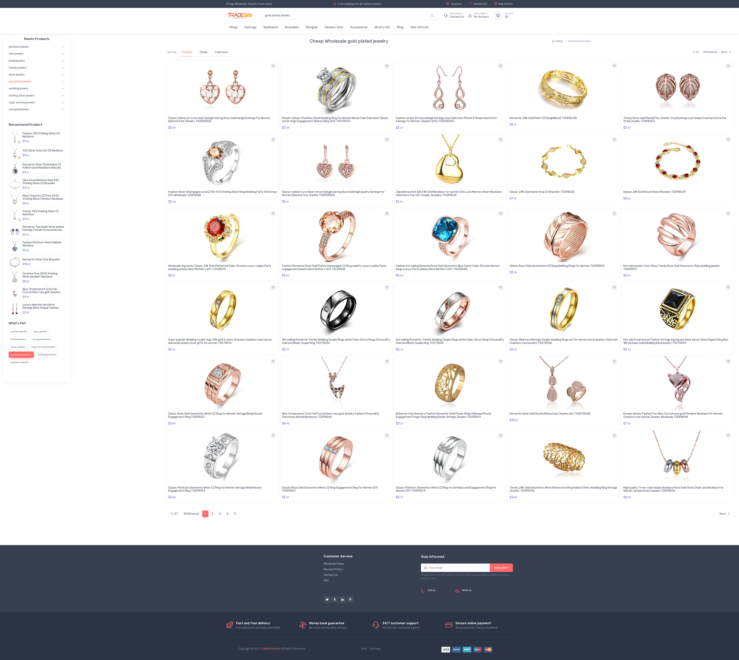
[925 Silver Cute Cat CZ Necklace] (15, 153)
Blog (400, 27)
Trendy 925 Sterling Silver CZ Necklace (41, 213)
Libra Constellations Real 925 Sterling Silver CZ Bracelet (41, 182)
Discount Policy (333, 569)
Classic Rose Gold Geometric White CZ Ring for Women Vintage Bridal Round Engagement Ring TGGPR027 (215, 415)
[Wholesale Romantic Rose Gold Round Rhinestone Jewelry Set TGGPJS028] (564, 383)
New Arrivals (419, 27)
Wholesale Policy (334, 563)
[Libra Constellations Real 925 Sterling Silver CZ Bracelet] (15, 184)
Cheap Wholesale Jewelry (241, 4)
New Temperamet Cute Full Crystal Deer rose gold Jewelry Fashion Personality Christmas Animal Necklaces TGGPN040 (330, 415)
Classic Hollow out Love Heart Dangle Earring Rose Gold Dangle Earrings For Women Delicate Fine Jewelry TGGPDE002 (219, 119)
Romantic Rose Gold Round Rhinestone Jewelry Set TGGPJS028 (550, 413)
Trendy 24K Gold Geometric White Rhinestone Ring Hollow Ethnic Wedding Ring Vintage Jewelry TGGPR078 (563, 489)
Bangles (312, 27)
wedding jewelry (18, 88)
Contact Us (331, 575)
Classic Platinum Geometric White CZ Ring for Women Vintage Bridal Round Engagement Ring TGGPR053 (214, 489)
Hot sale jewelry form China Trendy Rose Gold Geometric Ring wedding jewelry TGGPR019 (671, 267)
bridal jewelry (17, 60)
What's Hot (382, 27)
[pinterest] (350, 599)
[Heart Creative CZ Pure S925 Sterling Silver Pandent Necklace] (15, 200)
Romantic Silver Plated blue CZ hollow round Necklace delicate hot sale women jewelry (42, 168)
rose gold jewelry (19, 109)
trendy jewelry (18, 67)
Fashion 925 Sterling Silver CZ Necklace (41, 135)
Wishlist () (480, 4)
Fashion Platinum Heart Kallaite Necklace (42, 244)
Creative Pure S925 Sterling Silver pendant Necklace (40, 275)
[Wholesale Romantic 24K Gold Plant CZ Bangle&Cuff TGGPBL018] (564, 87)
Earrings (251, 27)
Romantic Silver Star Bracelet (41, 259)
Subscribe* (501, 567)
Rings (234, 27)
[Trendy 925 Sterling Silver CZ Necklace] (15, 215)
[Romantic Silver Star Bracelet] (15, 262)
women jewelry (19, 331)
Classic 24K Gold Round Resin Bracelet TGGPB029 (654, 192)
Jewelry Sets (333, 27)
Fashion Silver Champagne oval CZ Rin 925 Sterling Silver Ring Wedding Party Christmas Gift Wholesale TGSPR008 (222, 193)
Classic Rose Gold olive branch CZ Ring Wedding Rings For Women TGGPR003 (557, 266)
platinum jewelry (19, 46)
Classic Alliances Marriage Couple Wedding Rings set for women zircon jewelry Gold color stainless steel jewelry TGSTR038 (564, 341)
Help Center (505, 4)
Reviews (375, 648)
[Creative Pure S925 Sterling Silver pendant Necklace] (15, 278)
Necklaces (270, 27)
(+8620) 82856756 (440, 594)
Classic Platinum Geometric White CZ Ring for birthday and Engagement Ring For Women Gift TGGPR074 (446, 489)
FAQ (326, 580)
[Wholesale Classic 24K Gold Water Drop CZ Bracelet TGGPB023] (564, 161)
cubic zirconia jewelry (22, 102)
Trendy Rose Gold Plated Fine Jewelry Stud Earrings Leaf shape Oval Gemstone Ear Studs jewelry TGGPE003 (674, 119)
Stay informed (432, 557)
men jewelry (16, 53)
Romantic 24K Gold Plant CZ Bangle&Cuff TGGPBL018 (543, 118)
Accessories (359, 27)
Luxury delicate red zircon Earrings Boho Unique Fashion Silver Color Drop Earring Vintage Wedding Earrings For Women (42, 309)
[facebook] (334, 599)
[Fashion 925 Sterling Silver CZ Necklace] (15, 137)
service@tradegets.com (477, 594)
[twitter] (327, 599)
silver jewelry (17, 74)
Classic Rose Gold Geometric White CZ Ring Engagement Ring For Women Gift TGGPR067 (330, 489)
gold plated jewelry (20, 81)
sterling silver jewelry (22, 95)
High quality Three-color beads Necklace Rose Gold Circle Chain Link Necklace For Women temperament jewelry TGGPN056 (673, 489)
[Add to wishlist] (273, 66)
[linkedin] (342, 599)
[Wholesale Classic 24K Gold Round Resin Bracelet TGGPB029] (678, 161)
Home (559, 41)
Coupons (456, 4)
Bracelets (292, 27)
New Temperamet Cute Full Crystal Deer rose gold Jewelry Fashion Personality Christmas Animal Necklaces (41, 294)
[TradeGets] (240, 15)
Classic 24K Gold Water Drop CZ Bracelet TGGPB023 (542, 192)
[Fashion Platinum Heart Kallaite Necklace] (15, 246)
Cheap (203, 52)
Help (364, 648)
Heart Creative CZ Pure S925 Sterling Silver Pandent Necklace (43, 197)
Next (724, 52)
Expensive (221, 52)
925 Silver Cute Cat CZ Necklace (43, 150)
